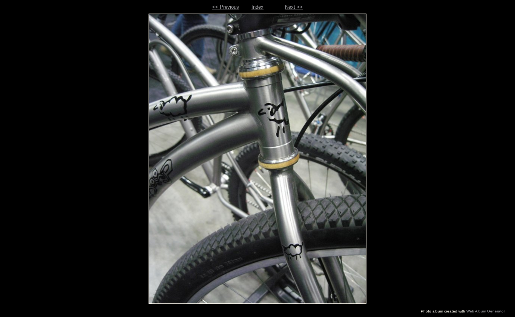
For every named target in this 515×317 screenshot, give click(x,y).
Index (257, 7)
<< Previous (225, 7)
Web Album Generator (485, 311)
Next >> (294, 7)
